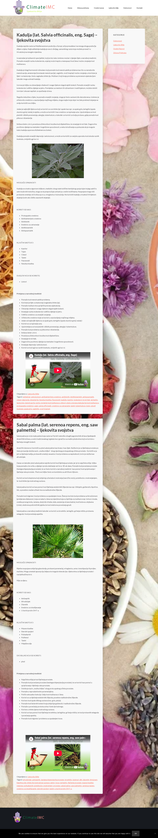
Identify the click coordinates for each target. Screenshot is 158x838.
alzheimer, (27, 397)
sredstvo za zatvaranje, (61, 406)
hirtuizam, (94, 780)
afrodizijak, (27, 780)
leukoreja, (21, 403)
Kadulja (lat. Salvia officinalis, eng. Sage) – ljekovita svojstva (57, 37)
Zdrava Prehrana (119, 53)
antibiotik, (66, 397)
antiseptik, (36, 780)
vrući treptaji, (45, 409)
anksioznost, (36, 397)
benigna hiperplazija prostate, (53, 780)
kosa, (58, 783)
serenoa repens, (88, 786)
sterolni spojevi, (43, 789)
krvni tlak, (87, 400)
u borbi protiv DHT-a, (63, 789)
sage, (36, 406)
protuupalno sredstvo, (25, 406)
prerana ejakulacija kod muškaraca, (85, 403)
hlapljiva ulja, (22, 783)
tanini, (73, 406)
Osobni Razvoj (118, 49)
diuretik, (86, 780)
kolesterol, (78, 400)
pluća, (69, 403)
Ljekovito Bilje (33, 394)
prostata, (57, 786)
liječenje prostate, (75, 783)
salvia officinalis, (45, 406)
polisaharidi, (29, 786)
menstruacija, (30, 403)
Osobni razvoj (99, 8)
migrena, (20, 786)
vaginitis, (36, 409)
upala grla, (28, 409)
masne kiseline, (88, 783)
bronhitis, (69, 780)
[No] (155, 833)
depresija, (26, 400)
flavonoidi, (56, 400)
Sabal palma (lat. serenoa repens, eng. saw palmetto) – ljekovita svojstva (57, 427)
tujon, (88, 406)
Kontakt (140, 8)
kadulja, (64, 400)
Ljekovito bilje (114, 8)
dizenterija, (34, 400)
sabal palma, (66, 786)
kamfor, (70, 400)
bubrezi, (76, 780)
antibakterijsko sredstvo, (52, 397)
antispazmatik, (88, 397)
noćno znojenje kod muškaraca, (48, 403)
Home (70, 8)
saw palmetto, (76, 786)
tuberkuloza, (81, 406)
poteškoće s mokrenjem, (43, 786)
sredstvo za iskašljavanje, (27, 789)
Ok (136, 833)
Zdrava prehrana (83, 8)
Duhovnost (128, 8)
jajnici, (53, 783)
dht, (81, 780)
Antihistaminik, (76, 397)
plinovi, (63, 403)
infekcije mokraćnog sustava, (38, 783)
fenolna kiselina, (45, 400)
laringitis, (94, 400)
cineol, (19, 400)
